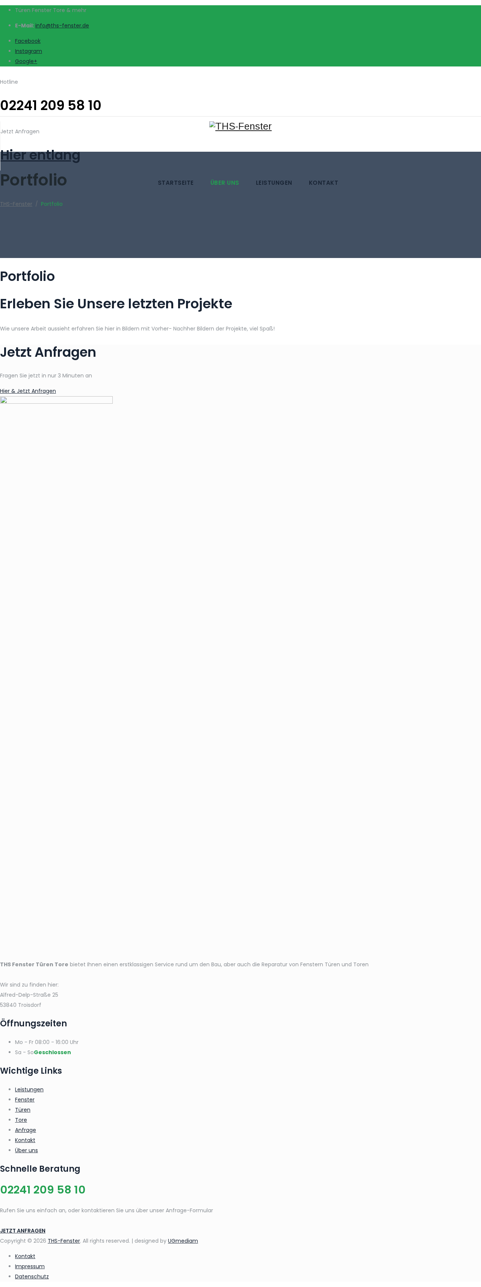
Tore (21, 1120)
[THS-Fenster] (240, 101)
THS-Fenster (64, 1241)
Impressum (30, 1266)
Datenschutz (32, 1276)
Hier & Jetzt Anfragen (28, 391)
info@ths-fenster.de (62, 25)
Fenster (25, 1099)
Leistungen (274, 183)
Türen (22, 1109)
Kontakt (324, 183)
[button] (22, 1230)
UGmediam (183, 1241)
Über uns (224, 183)
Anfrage (25, 1130)
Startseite (176, 183)
